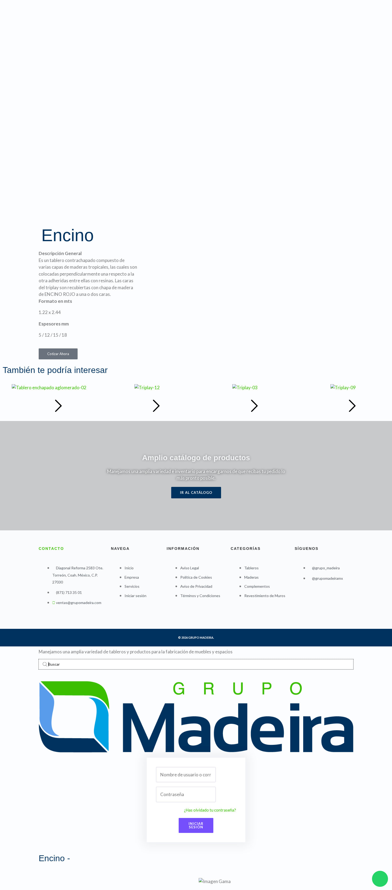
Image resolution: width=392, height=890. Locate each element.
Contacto (51, 548)
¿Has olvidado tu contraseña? (210, 810)
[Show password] (207, 794)
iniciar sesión (196, 825)
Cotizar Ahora (58, 354)
